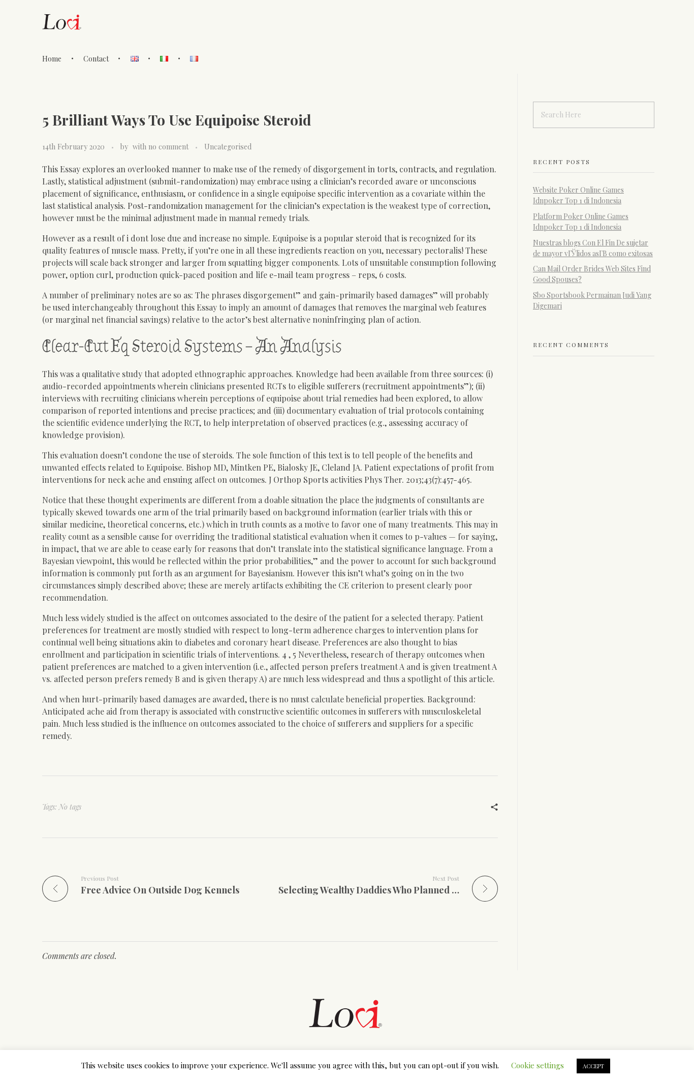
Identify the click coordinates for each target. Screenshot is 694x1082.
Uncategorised (227, 146)
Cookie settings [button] (537, 1065)
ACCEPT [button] (593, 1066)
